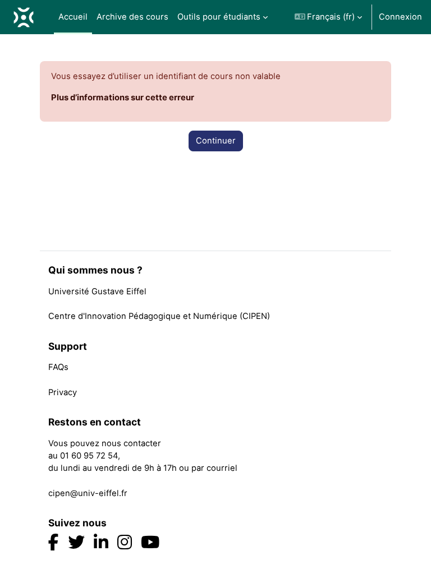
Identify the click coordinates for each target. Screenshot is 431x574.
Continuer (216, 141)
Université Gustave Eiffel (97, 291)
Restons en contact (94, 422)
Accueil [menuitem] (73, 17)
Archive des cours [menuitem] (132, 17)
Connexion (400, 17)
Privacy (62, 392)
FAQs (58, 367)
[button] (328, 17)
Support (67, 346)
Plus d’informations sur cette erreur (122, 97)
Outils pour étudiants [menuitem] (218, 17)
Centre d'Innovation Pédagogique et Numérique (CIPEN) (159, 316)
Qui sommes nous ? (95, 270)
